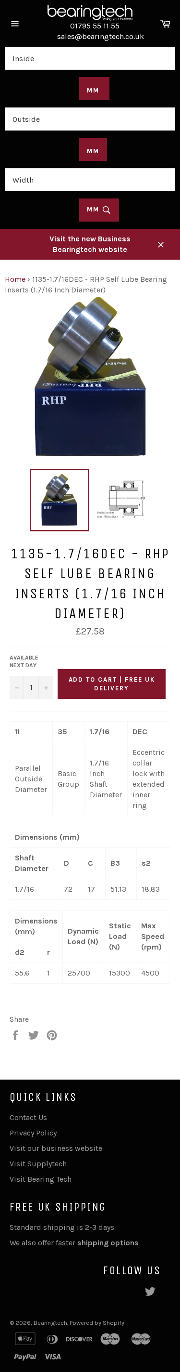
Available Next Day (24, 661)
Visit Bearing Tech (41, 1179)
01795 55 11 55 (95, 25)
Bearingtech (50, 1322)
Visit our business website (56, 1148)
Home (15, 279)
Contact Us (28, 1117)
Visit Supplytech (38, 1163)
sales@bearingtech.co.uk (100, 36)
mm (94, 209)
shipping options (109, 1242)
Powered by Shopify (97, 1322)
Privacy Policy (33, 1132)
